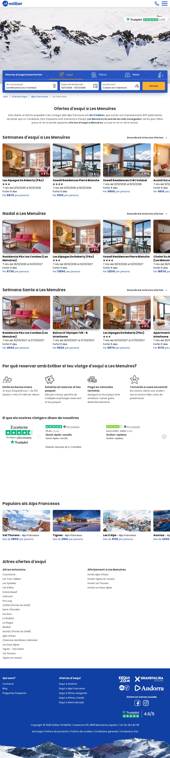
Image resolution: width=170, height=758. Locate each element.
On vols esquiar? (14, 84)
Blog (4, 688)
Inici (5, 96)
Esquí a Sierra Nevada (71, 702)
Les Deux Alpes (10, 644)
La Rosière (8, 618)
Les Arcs (7, 614)
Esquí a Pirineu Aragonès (73, 693)
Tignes (57, 535)
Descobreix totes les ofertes (145, 137)
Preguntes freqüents (14, 693)
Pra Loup (7, 601)
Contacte (8, 683)
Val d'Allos (8, 587)
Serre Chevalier (11, 609)
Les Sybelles (9, 583)
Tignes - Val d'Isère (13, 649)
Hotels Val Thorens (97, 583)
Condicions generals (106, 731)
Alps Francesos (39, 96)
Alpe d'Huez (9, 636)
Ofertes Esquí (19, 96)
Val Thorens (10, 535)
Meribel (6, 627)
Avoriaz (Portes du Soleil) (16, 631)
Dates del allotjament (72, 84)
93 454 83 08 (131, 725)
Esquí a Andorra (68, 683)
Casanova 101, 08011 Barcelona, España (95, 725)
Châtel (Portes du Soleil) (16, 605)
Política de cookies (81, 731)
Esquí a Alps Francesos (72, 688)
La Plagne (7, 622)
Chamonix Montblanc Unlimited (19, 640)
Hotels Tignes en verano (101, 579)
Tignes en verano (12, 657)
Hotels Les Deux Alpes (99, 587)
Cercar (153, 86)
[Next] (162, 75)
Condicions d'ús (129, 731)
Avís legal (37, 731)
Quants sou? (109, 84)
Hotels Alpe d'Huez (97, 574)
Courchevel (8, 574)
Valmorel (7, 596)
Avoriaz (158, 535)
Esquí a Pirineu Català (71, 697)
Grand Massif (9, 592)
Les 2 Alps (109, 535)
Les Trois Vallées (11, 579)
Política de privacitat (57, 731)
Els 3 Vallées (96, 115)
